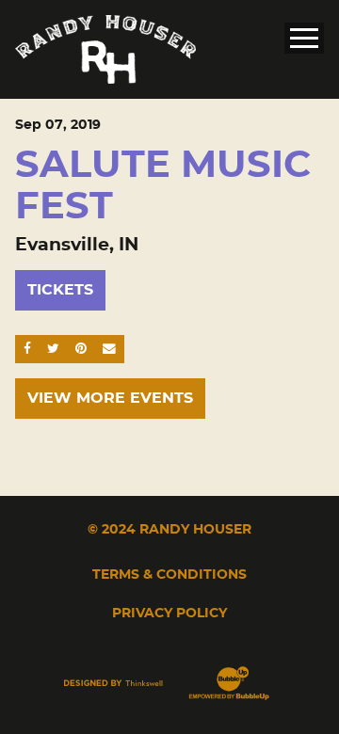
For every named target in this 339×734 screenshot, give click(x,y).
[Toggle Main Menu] (304, 38)
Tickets (60, 289)
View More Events (110, 398)
